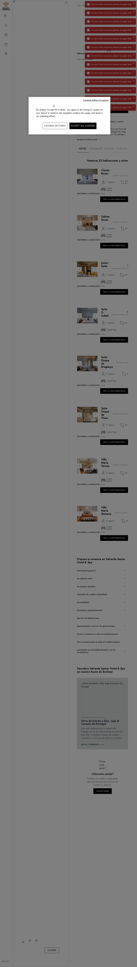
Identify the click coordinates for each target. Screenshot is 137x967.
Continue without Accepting (96, 100)
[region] (69, 116)
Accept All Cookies (83, 125)
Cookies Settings (55, 125)
